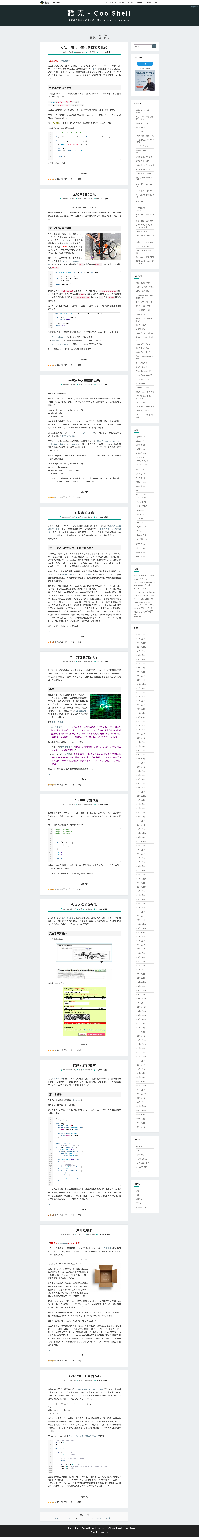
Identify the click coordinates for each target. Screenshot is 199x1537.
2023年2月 (139, 639)
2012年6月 (139, 949)
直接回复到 (81, 711)
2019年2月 (139, 742)
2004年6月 (139, 1127)
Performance (150, 595)
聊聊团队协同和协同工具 (145, 136)
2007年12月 (140, 1119)
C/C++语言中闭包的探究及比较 (84, 47)
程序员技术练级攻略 (143, 283)
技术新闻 (139, 445)
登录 (137, 1195)
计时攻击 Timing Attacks (144, 242)
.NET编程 (140, 498)
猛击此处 (107, 1248)
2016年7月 (139, 812)
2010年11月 (140, 1028)
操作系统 (139, 457)
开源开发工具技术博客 (144, 1163)
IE (140, 589)
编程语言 (139, 495)
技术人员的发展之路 (143, 352)
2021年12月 (140, 668)
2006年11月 (140, 1123)
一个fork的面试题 (84, 800)
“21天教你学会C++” (143, 388)
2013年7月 (139, 895)
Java (143, 588)
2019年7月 (139, 721)
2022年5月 (139, 655)
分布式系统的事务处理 (144, 375)
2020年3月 (139, 701)
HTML (136, 588)
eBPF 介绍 (139, 132)
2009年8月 (139, 1090)
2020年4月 (139, 697)
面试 (142, 616)
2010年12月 (140, 1023)
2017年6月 (139, 775)
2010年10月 (140, 1032)
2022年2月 (139, 659)
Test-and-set (57, 340)
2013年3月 (139, 912)
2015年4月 (139, 829)
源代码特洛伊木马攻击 (144, 169)
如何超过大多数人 (142, 348)
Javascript (139, 592)
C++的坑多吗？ (86, 574)
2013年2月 (139, 916)
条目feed (139, 1199)
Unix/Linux (141, 461)
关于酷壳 (140, 3)
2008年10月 (140, 1114)
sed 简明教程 (140, 329)
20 (98, 1518)
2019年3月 (139, 738)
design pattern (144, 582)
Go (139, 585)
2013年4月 (139, 908)
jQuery (147, 592)
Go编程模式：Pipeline (144, 191)
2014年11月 (140, 837)
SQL (135, 608)
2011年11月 (140, 978)
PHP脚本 (140, 522)
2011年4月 (139, 1007)
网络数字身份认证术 (143, 161)
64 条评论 (88, 909)
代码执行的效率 (84, 1065)
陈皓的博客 (140, 1146)
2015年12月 (140, 817)
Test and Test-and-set (60, 344)
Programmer (146, 598)
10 (82, 1518)
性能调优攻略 (57, 1078)
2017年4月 (139, 779)
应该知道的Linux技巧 (143, 371)
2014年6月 (139, 854)
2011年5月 (139, 1003)
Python (140, 527)
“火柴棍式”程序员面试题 (145, 287)
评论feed (139, 1203)
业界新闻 (139, 437)
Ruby (139, 531)
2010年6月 (139, 1048)
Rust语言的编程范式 (143, 246)
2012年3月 (139, 961)
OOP (138, 595)
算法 (138, 616)
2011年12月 (140, 974)
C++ (139, 579)
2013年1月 (139, 920)
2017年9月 (139, 763)
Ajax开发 (140, 502)
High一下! (195, 6)
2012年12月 (140, 924)
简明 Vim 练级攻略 (142, 291)
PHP (136, 599)
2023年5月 (139, 634)
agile (135, 575)
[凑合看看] (52, 179)
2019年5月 (139, 730)
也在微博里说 (66, 747)
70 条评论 (88, 1070)
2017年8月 (139, 767)
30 (101, 1518)
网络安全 (139, 544)
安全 (145, 612)
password (142, 595)
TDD (137, 608)
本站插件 (122, 3)
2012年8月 (139, 941)
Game (135, 585)
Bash (135, 579)
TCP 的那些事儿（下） (144, 379)
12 (88, 1518)
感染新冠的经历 (141, 127)
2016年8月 (139, 808)
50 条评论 (91, 1234)
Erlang (139, 510)
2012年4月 (139, 957)
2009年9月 (139, 1086)
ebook (150, 582)
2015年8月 (139, 825)
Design (136, 582)
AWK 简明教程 (141, 314)
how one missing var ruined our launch (89, 1389)
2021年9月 (139, 676)
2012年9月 (139, 937)
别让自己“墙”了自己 (143, 344)
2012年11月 (140, 928)
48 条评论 (88, 1380)
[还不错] (54, 179)
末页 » (111, 1518)
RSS (156, 3)
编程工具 (139, 490)
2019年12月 (140, 709)
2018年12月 (140, 746)
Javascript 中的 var (84, 1376)
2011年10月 (140, 982)
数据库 (138, 470)
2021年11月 (140, 672)
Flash (154, 582)
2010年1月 (139, 1069)
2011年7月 (139, 994)
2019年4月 (139, 734)
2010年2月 (139, 1065)
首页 (105, 3)
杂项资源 (139, 474)
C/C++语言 (141, 506)
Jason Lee (80, 52)
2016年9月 (139, 804)
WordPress (96, 1528)
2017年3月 (139, 783)
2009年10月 (140, 1081)
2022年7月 (139, 651)
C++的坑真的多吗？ (84, 657)
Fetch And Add (57, 337)
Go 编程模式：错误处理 (144, 221)
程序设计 (139, 482)
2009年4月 (139, 1106)
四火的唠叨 (140, 1155)
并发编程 (139, 1151)
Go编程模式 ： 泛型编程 (144, 173)
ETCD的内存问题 (142, 146)
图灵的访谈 (104, 529)
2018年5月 (139, 750)
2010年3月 (139, 1061)
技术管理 (139, 449)
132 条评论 (88, 517)
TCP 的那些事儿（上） (144, 310)
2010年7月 (139, 1044)
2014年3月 (139, 866)
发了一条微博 (57, 722)
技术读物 (139, 453)
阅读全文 (85, 173)
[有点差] (50, 179)
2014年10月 (140, 841)
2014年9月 (139, 846)
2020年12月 (140, 684)
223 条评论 (88, 804)
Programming (138, 602)
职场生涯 (139, 548)
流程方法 (139, 478)
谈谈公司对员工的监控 (144, 157)
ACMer (138, 1171)
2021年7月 (139, 680)
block (79, 66)
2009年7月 (139, 1094)
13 (92, 1518)
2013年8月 (139, 891)
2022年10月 (140, 647)
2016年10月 (140, 800)
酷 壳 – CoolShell (53, 2)
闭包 (94, 69)
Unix (142, 607)
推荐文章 (113, 3)
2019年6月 (139, 726)
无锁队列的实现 (84, 194)
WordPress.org (141, 1207)
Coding (145, 579)
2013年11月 (140, 883)
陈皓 (79, 199)
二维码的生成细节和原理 (145, 333)
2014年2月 (139, 870)
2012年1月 (139, 970)
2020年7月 (139, 692)
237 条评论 (88, 661)
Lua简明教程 (140, 383)
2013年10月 (140, 887)
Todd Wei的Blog (141, 1159)
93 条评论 (88, 385)
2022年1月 (139, 663)
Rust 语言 (140, 535)
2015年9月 (139, 821)
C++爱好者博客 (141, 1167)
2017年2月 (139, 788)
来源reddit (77, 1100)
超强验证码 (67, 918)
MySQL (135, 595)
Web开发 (140, 539)
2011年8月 (139, 990)
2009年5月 (139, 1102)
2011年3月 (139, 1011)
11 (85, 1518)
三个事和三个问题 (142, 411)
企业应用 (139, 441)
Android (151, 575)
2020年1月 (139, 705)
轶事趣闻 (139, 556)
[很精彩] (55, 179)
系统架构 (139, 486)
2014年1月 (139, 874)
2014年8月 (139, 850)
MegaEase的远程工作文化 (145, 257)
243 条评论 (88, 199)
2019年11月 (140, 713)
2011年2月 (139, 1015)
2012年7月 (139, 945)
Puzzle (142, 605)
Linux (152, 592)
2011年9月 (139, 986)
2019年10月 (140, 717)
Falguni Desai (129, 1528)
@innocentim (63, 1243)
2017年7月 (139, 771)
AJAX (139, 575)
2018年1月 (139, 754)
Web (150, 607)
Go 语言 (140, 514)
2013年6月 (139, 899)
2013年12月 (140, 879)
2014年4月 (139, 862)
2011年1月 (139, 1019)
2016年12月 (140, 796)
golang (142, 585)
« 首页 (57, 1518)
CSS (149, 579)
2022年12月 (140, 643)
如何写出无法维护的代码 (145, 392)
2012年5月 (139, 953)
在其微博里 (65, 754)
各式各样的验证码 (84, 905)
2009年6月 (139, 1098)
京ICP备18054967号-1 (99, 1532)
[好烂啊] (49, 179)
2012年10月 (140, 932)
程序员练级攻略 (68, 574)
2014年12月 (140, 833)
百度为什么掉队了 (142, 231)
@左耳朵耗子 (56, 727)
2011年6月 (139, 999)
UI (139, 608)
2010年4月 (139, 1057)
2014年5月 (139, 858)
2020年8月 (139, 688)
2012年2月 (139, 965)
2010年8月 (139, 1040)
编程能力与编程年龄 (143, 306)
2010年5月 (139, 1052)
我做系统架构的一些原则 (145, 165)
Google (148, 585)
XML (142, 612)
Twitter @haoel (145, 64)
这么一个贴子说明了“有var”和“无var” (83, 1436)
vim (146, 608)
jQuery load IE (88, 433)
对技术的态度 (84, 513)
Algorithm (145, 575)
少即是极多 (84, 1230)
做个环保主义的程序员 (144, 302)
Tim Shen (81, 1234)
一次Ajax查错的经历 (84, 380)
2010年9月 (139, 1036)
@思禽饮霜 (64, 61)
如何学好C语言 (141, 325)
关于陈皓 (148, 3)
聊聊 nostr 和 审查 (142, 123)
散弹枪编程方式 (67, 436)
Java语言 (140, 518)
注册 (137, 1191)
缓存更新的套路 (141, 363)
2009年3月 (139, 1110)
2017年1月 (139, 792)
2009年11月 (140, 1077)
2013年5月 (139, 903)
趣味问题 (139, 552)
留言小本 (131, 3)
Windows (140, 465)
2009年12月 (140, 1073)
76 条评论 (91, 52)
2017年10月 (140, 759)
